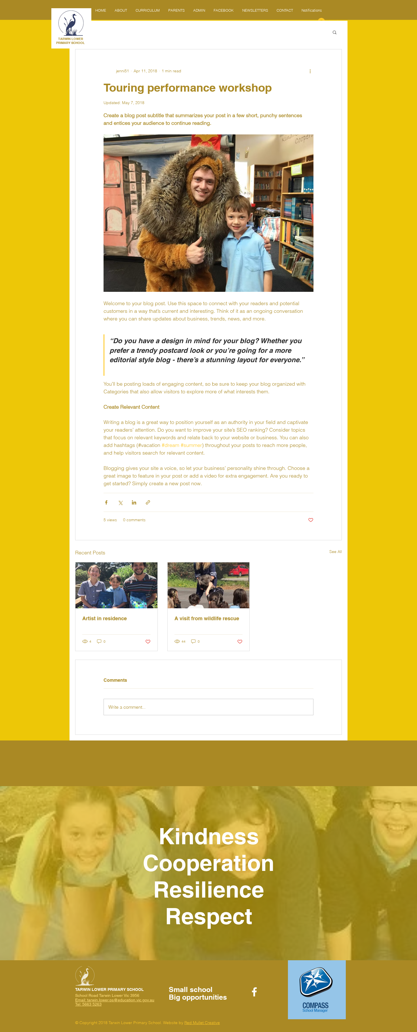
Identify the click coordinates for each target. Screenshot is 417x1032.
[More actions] (310, 70)
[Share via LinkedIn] (134, 502)
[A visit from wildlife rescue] (209, 585)
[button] (199, 10)
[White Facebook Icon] (254, 992)
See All (335, 551)
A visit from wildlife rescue (206, 618)
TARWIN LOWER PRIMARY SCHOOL (70, 41)
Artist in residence (104, 618)
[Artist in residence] (116, 585)
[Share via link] (148, 502)
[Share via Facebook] (106, 502)
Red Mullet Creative (202, 1022)
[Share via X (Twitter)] (120, 502)
